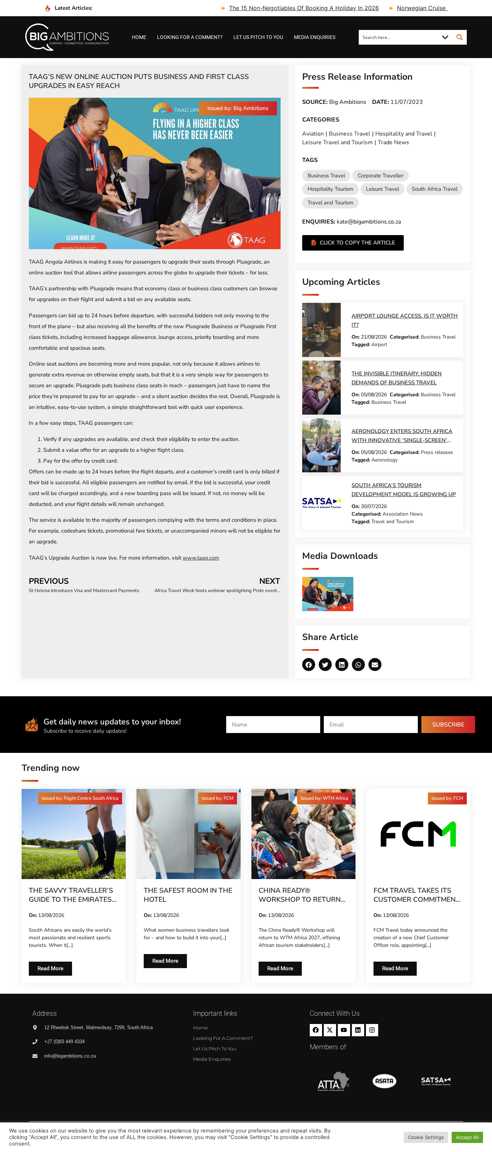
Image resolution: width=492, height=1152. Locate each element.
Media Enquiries (314, 37)
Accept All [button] (467, 1137)
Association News (403, 514)
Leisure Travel (382, 189)
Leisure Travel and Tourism (337, 142)
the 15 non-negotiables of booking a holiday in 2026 (273, 8)
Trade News (393, 142)
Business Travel (349, 134)
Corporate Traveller (380, 175)
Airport (379, 344)
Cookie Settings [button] (426, 1137)
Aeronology (384, 459)
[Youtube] (344, 1030)
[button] (238, 108)
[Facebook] (316, 1030)
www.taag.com (201, 557)
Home (139, 37)
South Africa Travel (434, 189)
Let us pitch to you (258, 37)
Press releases (437, 452)
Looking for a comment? (190, 37)
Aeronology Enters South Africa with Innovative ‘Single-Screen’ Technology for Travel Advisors (402, 440)
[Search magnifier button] (459, 37)
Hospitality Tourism (330, 189)
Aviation (313, 134)
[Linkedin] (358, 1030)
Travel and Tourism (330, 202)
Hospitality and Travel (403, 134)
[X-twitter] (330, 1030)
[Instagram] (372, 1030)
